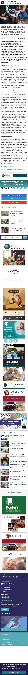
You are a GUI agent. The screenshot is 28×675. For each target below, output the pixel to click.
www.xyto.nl (6, 591)
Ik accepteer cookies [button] (14, 672)
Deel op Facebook (15, 195)
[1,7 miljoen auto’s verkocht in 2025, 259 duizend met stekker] (4, 485)
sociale (9, 166)
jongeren (4, 166)
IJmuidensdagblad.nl (11, 2)
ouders (13, 166)
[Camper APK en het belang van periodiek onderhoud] (4, 472)
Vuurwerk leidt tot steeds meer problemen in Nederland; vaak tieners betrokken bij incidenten (18, 230)
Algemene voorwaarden (7, 634)
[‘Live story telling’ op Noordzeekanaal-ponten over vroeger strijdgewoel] (4, 444)
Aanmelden (5, 609)
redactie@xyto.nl (7, 589)
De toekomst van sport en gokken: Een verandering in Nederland (16, 221)
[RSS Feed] (8, 597)
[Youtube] (5, 597)
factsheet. (11, 163)
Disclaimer (4, 637)
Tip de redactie (15, 202)
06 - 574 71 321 (20, 188)
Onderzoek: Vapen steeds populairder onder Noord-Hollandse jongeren (16, 213)
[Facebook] (2, 597)
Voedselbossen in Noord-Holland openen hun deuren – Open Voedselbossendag (18, 478)
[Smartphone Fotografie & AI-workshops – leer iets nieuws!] (4, 457)
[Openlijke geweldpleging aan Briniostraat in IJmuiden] (4, 437)
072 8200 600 (6, 587)
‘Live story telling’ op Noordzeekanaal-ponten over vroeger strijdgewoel (17, 443)
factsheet (13, 155)
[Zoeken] (25, 237)
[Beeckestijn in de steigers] (4, 450)
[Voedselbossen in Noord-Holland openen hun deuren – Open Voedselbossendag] (4, 478)
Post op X (15, 199)
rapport (21, 155)
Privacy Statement (6, 639)
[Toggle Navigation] (25, 2)
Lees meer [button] (17, 668)
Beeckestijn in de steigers (16, 448)
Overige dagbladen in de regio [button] (9, 629)
